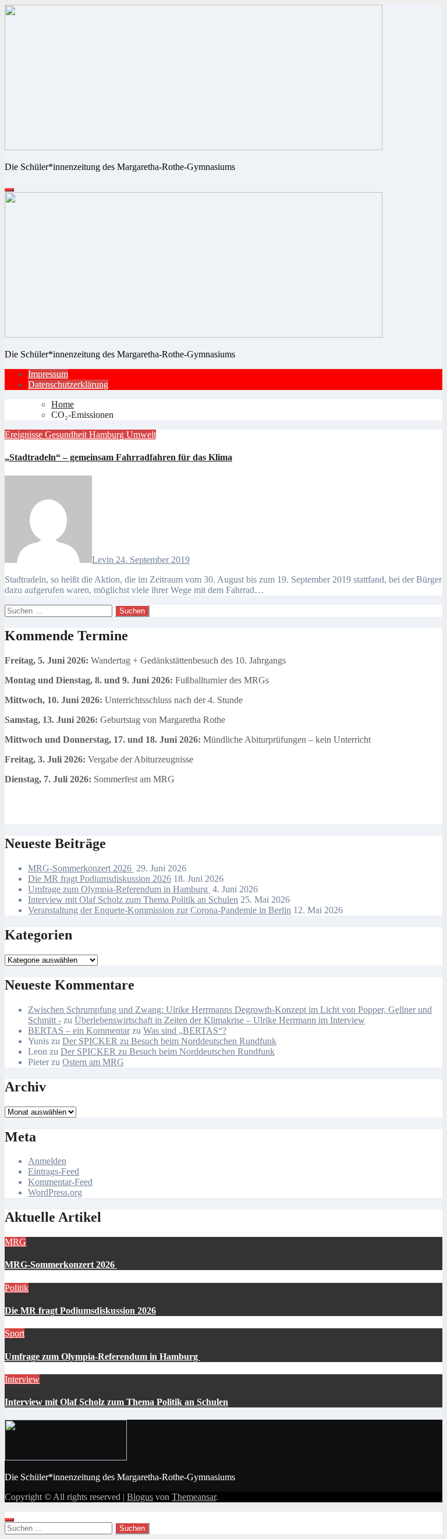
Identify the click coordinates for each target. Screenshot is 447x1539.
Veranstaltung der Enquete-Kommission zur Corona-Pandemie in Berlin (159, 910)
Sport (14, 1333)
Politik (17, 1288)
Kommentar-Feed (60, 1182)
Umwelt (141, 434)
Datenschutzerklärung (68, 384)
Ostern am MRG (93, 1062)
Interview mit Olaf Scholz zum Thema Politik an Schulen (133, 900)
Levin (104, 560)
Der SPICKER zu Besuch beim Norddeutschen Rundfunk (169, 1041)
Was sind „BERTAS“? (184, 1031)
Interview (22, 1379)
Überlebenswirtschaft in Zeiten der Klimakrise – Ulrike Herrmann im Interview (219, 1020)
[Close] (9, 1520)
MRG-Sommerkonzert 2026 (81, 868)
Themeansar (194, 1497)
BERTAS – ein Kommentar (79, 1031)
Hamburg (107, 434)
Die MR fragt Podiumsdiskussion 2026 (99, 879)
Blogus (140, 1497)
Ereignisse (25, 434)
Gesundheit (67, 434)
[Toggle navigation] (9, 190)
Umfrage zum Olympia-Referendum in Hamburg (119, 889)
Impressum (48, 374)
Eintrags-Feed (53, 1171)
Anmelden (47, 1161)
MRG (15, 1242)
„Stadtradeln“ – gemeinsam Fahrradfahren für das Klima (118, 457)
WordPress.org (55, 1192)
